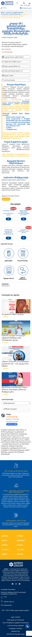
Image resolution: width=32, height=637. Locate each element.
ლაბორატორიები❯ (9, 80)
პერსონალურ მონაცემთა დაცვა (16, 634)
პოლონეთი (20, 549)
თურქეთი (20, 545)
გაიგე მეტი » (5, 316)
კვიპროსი (20, 554)
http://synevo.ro (6, 286)
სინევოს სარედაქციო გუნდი (9, 37)
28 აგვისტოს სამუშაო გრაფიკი (13, 314)
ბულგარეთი (21, 540)
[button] (24, 3)
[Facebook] (12, 583)
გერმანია (5, 536)
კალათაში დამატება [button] (8, 219)
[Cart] (17, 3)
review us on (11, 424)
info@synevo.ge (26, 8)
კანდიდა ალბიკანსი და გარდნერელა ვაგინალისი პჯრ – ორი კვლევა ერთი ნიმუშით (15, 364)
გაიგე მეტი (6, 199)
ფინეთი (4, 554)
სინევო (3, 12)
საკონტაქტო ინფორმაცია (8, 589)
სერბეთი (4, 545)
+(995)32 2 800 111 (8, 601)
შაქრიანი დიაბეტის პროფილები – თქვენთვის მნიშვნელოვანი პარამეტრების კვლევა (14, 338)
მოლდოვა (5, 549)
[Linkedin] (19, 583)
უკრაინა (4, 540)
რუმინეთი (20, 536)
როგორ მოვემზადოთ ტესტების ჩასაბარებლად (15, 622)
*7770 (4, 8)
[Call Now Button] (27, 626)
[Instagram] (16, 583)
